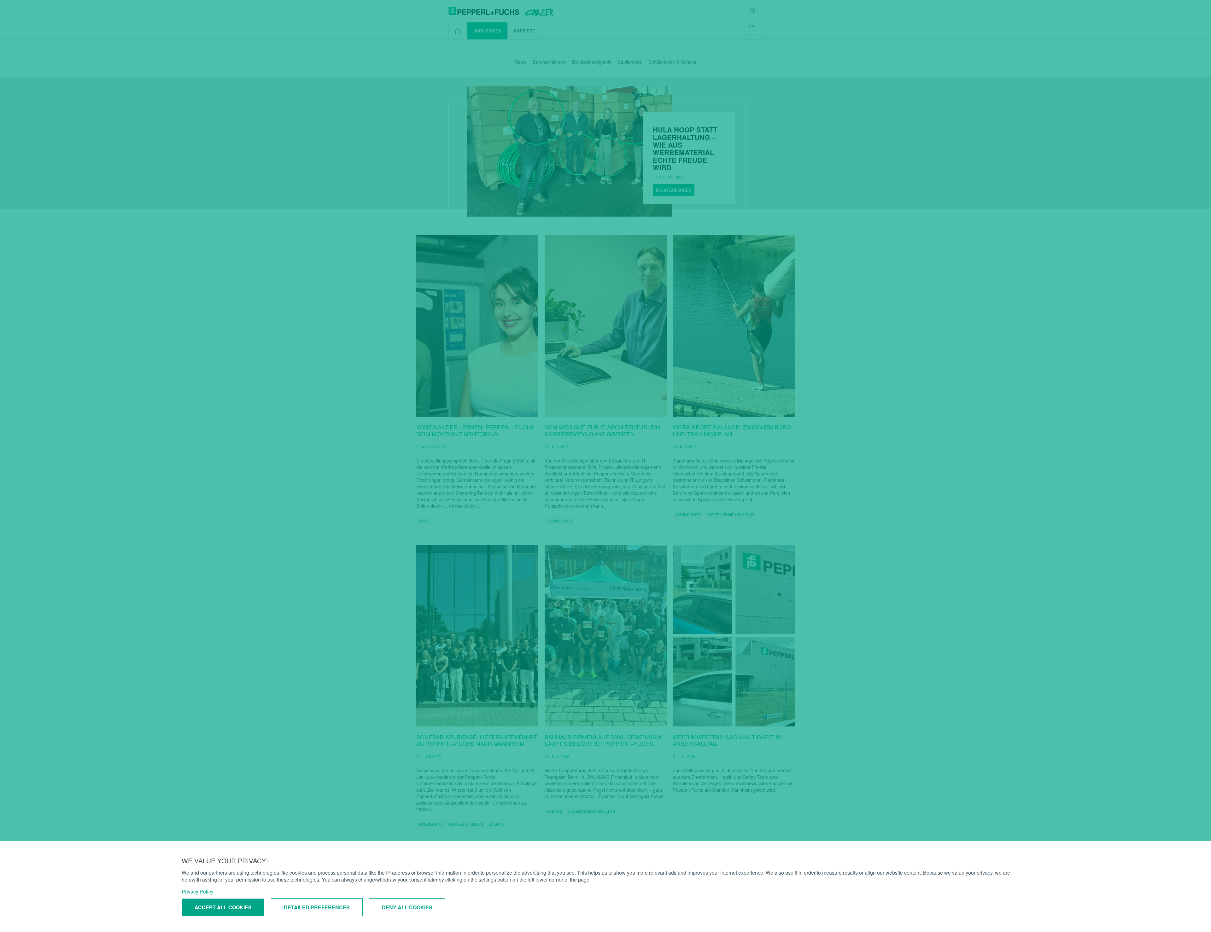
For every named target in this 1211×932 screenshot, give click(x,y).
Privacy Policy (198, 891)
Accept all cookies (223, 907)
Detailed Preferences (317, 907)
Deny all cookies (407, 907)
